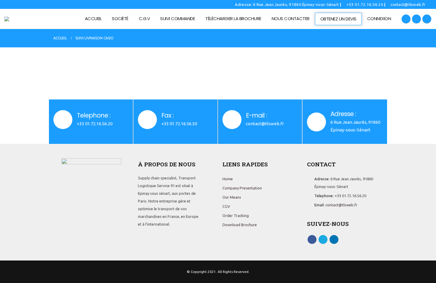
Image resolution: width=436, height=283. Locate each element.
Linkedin (334, 239)
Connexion (379, 18)
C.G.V (144, 18)
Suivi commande (177, 18)
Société (120, 18)
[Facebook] (406, 19)
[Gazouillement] (416, 19)
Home (227, 179)
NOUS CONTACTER (291, 18)
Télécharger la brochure (233, 18)
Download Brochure (239, 225)
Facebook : (312, 239)
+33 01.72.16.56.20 (364, 4)
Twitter (323, 239)
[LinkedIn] (426, 19)
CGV (226, 206)
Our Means (231, 197)
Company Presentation (242, 188)
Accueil (93, 18)
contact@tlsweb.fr (407, 4)
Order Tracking (235, 215)
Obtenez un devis (338, 19)
